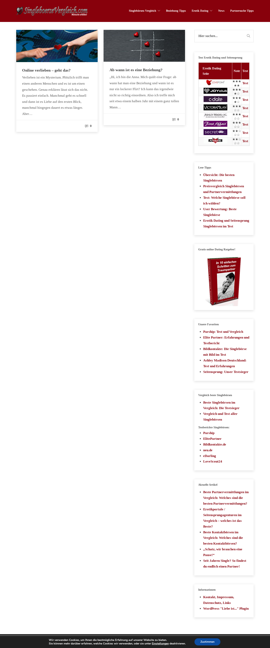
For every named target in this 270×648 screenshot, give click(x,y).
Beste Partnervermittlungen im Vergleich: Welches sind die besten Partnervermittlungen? (226, 497)
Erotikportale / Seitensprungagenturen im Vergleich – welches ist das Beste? (222, 517)
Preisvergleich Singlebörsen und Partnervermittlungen (223, 189)
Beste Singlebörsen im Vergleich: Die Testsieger (221, 405)
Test (245, 83)
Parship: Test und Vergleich (223, 332)
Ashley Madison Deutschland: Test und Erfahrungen (224, 363)
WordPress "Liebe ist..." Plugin (226, 608)
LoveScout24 (212, 461)
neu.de (207, 450)
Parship (208, 433)
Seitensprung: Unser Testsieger (225, 372)
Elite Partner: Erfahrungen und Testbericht (226, 340)
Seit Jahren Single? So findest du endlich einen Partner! (224, 563)
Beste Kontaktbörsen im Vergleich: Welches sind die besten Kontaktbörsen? (223, 538)
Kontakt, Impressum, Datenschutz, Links (218, 600)
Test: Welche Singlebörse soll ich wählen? (224, 200)
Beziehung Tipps (176, 10)
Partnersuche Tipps (242, 10)
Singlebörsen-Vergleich (142, 10)
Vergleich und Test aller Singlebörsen (220, 416)
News (221, 10)
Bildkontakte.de (214, 444)
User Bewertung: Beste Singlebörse (220, 212)
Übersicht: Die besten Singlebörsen (218, 178)
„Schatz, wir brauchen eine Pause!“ (222, 552)
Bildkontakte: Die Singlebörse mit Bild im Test (225, 352)
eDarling (209, 456)
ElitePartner (212, 439)
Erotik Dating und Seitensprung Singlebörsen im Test (226, 223)
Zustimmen (207, 642)
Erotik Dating (200, 10)
